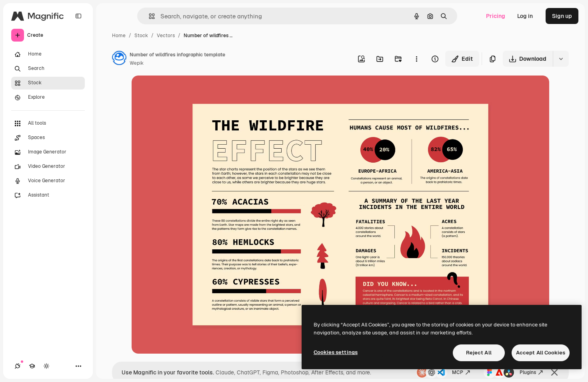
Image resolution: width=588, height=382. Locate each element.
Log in (525, 16)
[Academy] (32, 366)
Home (119, 35)
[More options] (416, 59)
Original (183, 91)
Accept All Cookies (540, 352)
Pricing (495, 16)
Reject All (479, 352)
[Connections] (17, 366)
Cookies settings (336, 352)
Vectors (166, 35)
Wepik (137, 63)
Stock (141, 35)
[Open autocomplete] (149, 16)
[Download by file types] (561, 59)
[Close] (554, 372)
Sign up (562, 16)
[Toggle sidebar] (78, 16)
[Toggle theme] (46, 366)
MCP (457, 372)
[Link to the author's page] (119, 59)
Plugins (528, 372)
